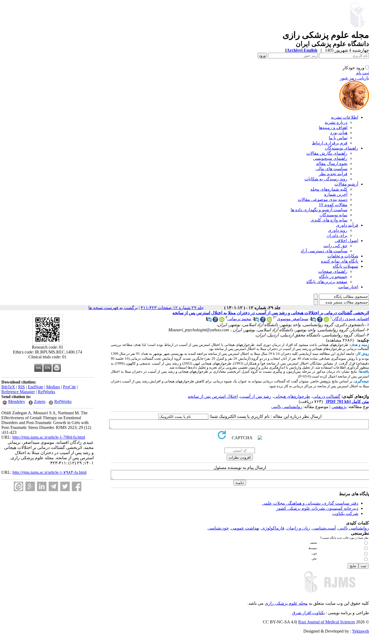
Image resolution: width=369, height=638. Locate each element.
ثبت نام (362, 73)
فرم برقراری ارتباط (329, 143)
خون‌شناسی (218, 528)
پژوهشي (339, 406)
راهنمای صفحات (332, 271)
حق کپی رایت (335, 245)
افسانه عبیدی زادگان (350, 318)
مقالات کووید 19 (333, 204)
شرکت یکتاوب (345, 513)
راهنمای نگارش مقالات (326, 153)
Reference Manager (18, 391)
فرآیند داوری (347, 225)
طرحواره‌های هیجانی (292, 396)
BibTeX (8, 387)
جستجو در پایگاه (333, 276)
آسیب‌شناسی (324, 528)
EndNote (35, 387)
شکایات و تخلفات (342, 256)
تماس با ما (338, 137)
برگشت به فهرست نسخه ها (113, 307)
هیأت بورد (338, 132)
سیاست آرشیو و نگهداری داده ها (319, 209)
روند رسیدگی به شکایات (325, 179)
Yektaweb (360, 631)
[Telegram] (53, 486)
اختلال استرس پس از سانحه (213, 396)
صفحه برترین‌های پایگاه (326, 281)
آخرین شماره (335, 194)
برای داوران (337, 235)
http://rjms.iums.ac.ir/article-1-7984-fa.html (48, 437)
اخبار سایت (348, 287)
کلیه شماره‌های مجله (328, 189)
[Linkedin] (41, 486)
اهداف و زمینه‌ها (333, 127)
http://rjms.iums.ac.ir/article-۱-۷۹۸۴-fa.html (49, 472)
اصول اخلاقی (346, 240)
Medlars (53, 387)
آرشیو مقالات (346, 184)
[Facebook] (76, 486)
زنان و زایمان (298, 528)
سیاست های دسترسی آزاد (324, 251)
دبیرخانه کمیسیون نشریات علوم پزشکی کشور (317, 508)
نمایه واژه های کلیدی (329, 220)
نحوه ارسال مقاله (331, 163)
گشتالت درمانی (326, 396)
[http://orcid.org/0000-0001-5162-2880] (326, 320)
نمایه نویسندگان (333, 215)
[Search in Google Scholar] (320, 320)
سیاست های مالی (331, 168)
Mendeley (16, 401)
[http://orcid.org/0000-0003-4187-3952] (221, 320)
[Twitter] (65, 486)
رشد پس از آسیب (255, 396)
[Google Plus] (30, 486)
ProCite (69, 387)
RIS (21, 387)
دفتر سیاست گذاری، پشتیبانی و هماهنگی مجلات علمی (310, 503)
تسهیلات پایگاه (345, 266)
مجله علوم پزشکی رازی (286, 603)
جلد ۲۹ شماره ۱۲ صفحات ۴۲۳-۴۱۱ (172, 307)
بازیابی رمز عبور (354, 78)
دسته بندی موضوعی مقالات (322, 199)
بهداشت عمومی (245, 528)
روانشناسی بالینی (286, 406)
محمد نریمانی (239, 318)
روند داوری (337, 230)
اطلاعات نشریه (344, 117)
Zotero (39, 401)
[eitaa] (18, 486)
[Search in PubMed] (313, 320)
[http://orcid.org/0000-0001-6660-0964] (269, 320)
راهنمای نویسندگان (341, 148)
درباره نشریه (336, 122)
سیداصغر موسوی (292, 318)
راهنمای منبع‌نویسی (330, 158)
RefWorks (46, 391)
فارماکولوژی (272, 528)
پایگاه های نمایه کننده (339, 261)
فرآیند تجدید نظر (333, 173)
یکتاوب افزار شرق (308, 612)
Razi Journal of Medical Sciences (326, 622)
